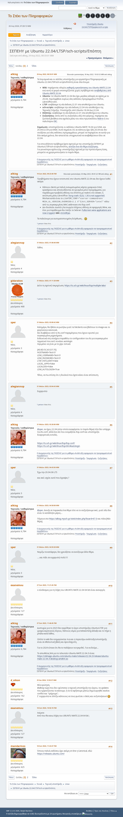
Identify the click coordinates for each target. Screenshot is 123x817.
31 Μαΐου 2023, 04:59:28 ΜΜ (48, 547)
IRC (55, 121)
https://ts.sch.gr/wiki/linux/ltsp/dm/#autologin (58, 446)
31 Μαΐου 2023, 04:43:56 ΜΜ (48, 467)
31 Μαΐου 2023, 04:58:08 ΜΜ (48, 505)
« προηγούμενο (94, 58)
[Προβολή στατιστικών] (87, 814)
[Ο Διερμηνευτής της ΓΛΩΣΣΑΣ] (12, 103)
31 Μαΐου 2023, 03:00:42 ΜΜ (48, 322)
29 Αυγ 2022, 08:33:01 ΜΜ (47, 74)
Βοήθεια (89, 811)
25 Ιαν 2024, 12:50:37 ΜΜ (46, 680)
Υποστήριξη (80, 164)
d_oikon (15, 680)
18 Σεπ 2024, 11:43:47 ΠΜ (47, 746)
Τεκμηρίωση (91, 164)
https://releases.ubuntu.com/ (50, 753)
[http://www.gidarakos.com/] (12, 310)
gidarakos (17, 280)
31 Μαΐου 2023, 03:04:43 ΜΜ (48, 386)
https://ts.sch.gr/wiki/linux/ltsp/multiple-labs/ (85, 285)
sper (13, 322)
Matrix (101, 118)
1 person (40, 223)
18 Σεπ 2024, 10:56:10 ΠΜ (47, 708)
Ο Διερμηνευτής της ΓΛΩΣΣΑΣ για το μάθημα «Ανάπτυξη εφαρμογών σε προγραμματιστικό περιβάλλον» (74, 160)
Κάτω (11, 66)
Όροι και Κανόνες (101, 811)
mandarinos (18, 746)
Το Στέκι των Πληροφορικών (30, 16)
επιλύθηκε (65, 213)
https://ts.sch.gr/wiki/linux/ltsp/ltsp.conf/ (56, 443)
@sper (40, 429)
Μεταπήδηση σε (71, 793)
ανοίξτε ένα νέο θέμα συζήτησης (83, 146)
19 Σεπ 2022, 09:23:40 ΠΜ (47, 174)
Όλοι (34, 65)
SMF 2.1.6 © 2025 (12, 811)
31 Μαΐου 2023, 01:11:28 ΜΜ (48, 281)
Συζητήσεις (102, 164)
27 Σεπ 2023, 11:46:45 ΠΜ (47, 623)
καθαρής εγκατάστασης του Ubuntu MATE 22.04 (89, 87)
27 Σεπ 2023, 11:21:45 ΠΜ (47, 585)
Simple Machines (26, 811)
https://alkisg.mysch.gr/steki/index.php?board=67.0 (73, 518)
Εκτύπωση (109, 66)
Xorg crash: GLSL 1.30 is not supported (86, 195)
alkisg (14, 74)
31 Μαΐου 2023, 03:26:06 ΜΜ (48, 424)
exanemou (17, 585)
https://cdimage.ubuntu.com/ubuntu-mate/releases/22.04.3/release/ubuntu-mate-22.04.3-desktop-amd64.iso (73, 657)
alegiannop (17, 242)
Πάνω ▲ (113, 811)
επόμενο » (108, 58)
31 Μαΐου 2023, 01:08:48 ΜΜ (48, 242)
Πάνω (11, 777)
